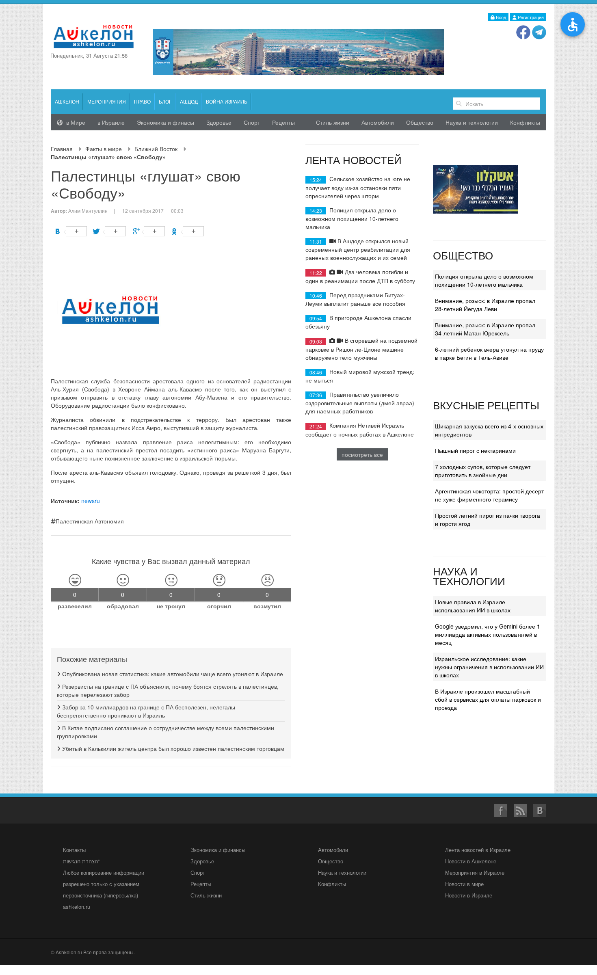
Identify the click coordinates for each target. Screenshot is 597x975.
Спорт (252, 122)
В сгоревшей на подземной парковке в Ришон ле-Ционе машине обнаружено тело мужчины (361, 348)
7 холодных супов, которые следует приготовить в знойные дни (482, 471)
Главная (62, 149)
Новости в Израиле (468, 895)
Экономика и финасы (165, 122)
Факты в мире (103, 149)
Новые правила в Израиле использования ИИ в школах (472, 606)
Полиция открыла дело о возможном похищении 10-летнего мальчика (351, 218)
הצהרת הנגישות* (81, 861)
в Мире (75, 122)
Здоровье (218, 122)
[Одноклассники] (187, 231)
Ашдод (189, 101)
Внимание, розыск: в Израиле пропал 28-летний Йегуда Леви (485, 304)
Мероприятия (106, 101)
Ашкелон (67, 101)
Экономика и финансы (217, 850)
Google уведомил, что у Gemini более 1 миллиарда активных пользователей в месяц (487, 634)
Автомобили (377, 122)
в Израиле (111, 122)
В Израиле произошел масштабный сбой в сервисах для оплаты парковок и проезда (488, 699)
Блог (165, 101)
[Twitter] (109, 231)
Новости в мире (464, 884)
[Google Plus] (148, 231)
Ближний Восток (155, 149)
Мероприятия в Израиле (474, 872)
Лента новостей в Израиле (477, 850)
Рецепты (283, 122)
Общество (419, 122)
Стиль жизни (332, 122)
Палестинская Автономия (90, 521)
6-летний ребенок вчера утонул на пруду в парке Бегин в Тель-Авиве (489, 353)
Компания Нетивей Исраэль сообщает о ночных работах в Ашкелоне (359, 429)
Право (142, 101)
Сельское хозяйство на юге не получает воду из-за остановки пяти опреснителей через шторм (357, 187)
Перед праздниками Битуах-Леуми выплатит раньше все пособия (355, 299)
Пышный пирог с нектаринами (475, 450)
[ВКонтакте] (70, 231)
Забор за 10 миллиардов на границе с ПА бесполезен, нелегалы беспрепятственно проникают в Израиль (146, 711)
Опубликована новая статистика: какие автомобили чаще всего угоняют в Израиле (172, 674)
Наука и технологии (472, 122)
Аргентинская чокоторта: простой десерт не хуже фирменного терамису (489, 495)
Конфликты (525, 122)
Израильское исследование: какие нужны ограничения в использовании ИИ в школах (489, 667)
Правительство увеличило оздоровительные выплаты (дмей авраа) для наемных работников (359, 402)
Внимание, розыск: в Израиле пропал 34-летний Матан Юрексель (485, 329)
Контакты (74, 850)
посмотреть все (362, 454)
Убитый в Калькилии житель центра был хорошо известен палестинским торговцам (172, 748)
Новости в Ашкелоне (470, 861)
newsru (90, 501)
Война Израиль (226, 101)
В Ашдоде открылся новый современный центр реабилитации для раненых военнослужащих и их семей (357, 249)
